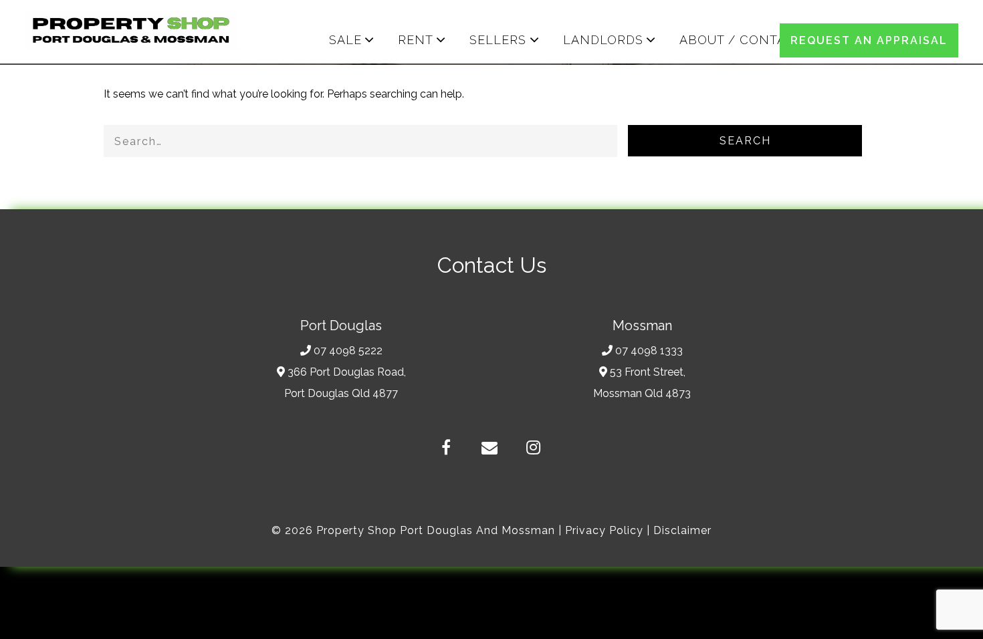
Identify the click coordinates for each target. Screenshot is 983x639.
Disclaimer (682, 530)
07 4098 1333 (649, 350)
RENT (415, 40)
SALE (345, 40)
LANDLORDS (603, 40)
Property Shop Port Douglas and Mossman (435, 530)
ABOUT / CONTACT (741, 40)
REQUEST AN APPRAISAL (869, 40)
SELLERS (497, 40)
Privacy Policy (604, 530)
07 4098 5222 (348, 350)
